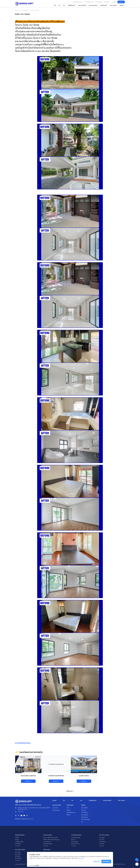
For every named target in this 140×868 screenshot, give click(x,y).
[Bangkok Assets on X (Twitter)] (16, 815)
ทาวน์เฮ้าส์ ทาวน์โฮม (19, 841)
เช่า (59, 5)
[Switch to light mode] (114, 2)
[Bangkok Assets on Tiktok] (27, 815)
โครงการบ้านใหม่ (82, 5)
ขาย (64, 5)
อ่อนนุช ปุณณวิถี (74, 841)
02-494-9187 (20, 811)
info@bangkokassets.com (27, 818)
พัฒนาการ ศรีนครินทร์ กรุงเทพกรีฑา (50, 837)
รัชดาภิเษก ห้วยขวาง (75, 843)
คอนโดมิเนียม (18, 843)
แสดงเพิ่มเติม (17, 845)
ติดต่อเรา (69, 814)
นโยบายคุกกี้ (81, 858)
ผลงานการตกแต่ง (56, 810)
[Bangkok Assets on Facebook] (18, 815)
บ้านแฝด (17, 839)
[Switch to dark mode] (112, 2)
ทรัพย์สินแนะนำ (71, 5)
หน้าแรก (54, 800)
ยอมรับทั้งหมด (106, 861)
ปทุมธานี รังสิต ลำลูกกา (47, 843)
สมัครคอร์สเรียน (84, 807)
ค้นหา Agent (113, 5)
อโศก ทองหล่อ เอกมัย (75, 837)
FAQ (82, 821)
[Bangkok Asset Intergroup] (24, 4)
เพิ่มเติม (121, 5)
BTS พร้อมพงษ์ (102, 841)
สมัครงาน (69, 810)
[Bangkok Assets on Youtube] (24, 815)
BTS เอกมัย (101, 839)
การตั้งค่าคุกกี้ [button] (96, 861)
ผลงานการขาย (55, 807)
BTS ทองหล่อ (102, 837)
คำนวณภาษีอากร (84, 814)
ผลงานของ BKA (93, 5)
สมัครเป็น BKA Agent (71, 812)
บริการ (68, 807)
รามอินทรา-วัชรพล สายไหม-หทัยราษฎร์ (51, 839)
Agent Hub (83, 810)
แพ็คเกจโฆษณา (84, 817)
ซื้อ (55, 5)
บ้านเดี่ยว (17, 837)
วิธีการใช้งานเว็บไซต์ (85, 819)
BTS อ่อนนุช (101, 843)
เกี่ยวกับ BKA (103, 5)
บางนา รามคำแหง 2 (47, 841)
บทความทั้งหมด (84, 812)
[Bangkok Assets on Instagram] (21, 815)
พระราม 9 (73, 839)
